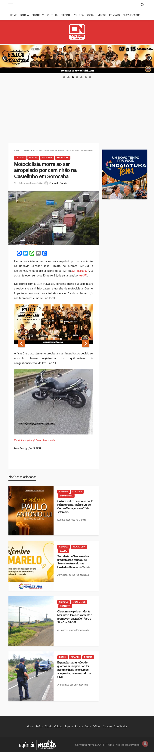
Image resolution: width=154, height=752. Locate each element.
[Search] (142, 5)
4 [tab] (77, 77)
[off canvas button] (10, 5)
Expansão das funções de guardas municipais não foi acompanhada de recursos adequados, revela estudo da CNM (74, 670)
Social (91, 15)
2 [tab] (68, 77)
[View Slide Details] (77, 59)
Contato (114, 15)
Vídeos (102, 15)
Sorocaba (63, 158)
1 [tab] (64, 77)
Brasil (62, 657)
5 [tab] (81, 77)
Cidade (36, 15)
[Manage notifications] (145, 744)
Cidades (20, 158)
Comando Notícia (58, 183)
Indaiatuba (66, 496)
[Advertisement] (77, 107)
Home (13, 15)
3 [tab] (73, 77)
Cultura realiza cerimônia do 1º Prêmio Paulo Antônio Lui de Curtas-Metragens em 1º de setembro (75, 506)
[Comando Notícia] (77, 32)
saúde (63, 551)
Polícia (24, 15)
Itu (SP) (83, 275)
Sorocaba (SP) (80, 270)
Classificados (131, 15)
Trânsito (65, 606)
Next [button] (149, 58)
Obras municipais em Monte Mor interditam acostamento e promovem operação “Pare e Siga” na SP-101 (74, 617)
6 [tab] (86, 77)
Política (78, 15)
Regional (47, 158)
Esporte (65, 15)
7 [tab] (90, 77)
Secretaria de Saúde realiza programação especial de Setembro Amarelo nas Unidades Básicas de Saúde (73, 562)
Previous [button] (5, 58)
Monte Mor (78, 602)
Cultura (52, 15)
